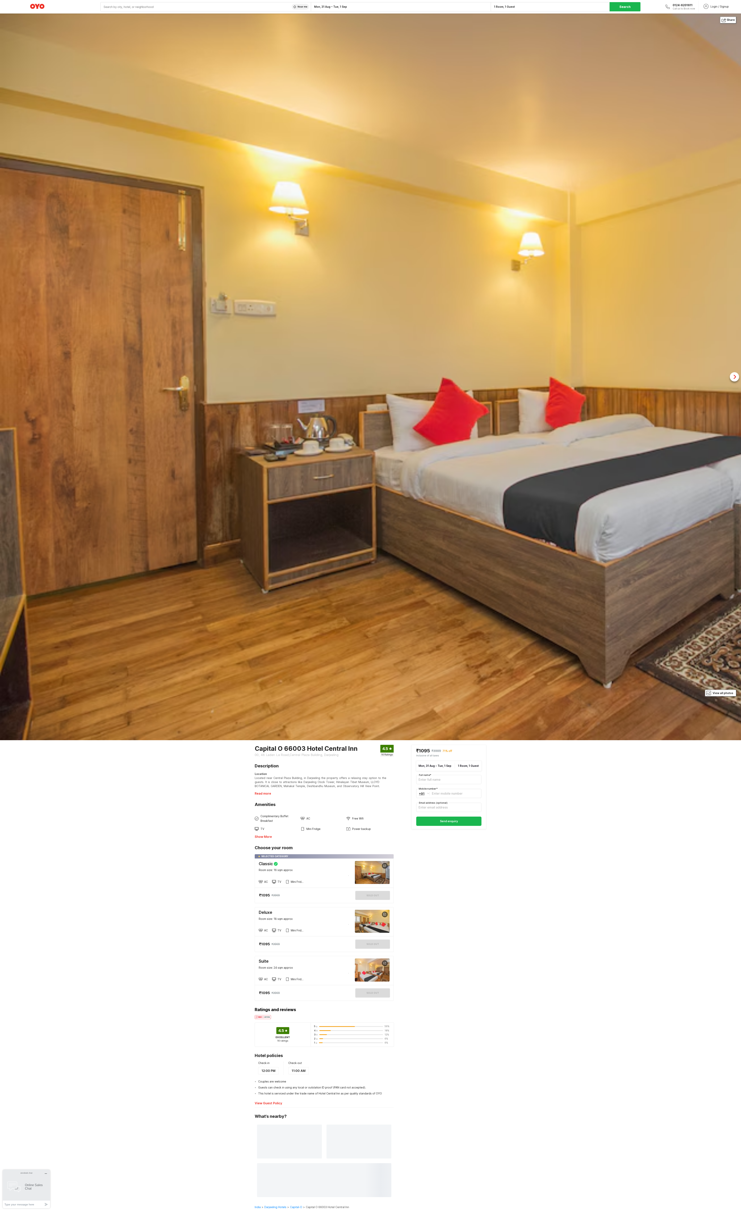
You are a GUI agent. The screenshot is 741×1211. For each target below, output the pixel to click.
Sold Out (372, 944)
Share (731, 19)
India (258, 1207)
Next (734, 376)
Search (625, 7)
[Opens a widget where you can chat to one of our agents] (26, 1189)
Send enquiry (449, 821)
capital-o (296, 1207)
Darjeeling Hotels (275, 1207)
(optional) (433, 802)
